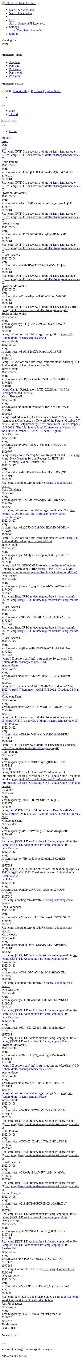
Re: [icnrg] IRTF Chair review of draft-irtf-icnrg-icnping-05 (39, 308)
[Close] (3, 1343)
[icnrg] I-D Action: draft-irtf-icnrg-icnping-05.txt (37, 1094)
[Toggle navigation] (37, 4)
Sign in (13, 33)
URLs (23, 1355)
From (5, 141)
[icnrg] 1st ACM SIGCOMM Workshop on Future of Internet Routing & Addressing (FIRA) (39, 570)
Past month (16, 72)
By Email (37, 91)
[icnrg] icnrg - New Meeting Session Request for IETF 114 (41, 456)
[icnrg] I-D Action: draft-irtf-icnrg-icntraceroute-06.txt (40, 363)
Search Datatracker (20, 13)
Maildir (14, 1355)
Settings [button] (14, 27)
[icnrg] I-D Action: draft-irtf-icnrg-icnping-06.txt (37, 336)
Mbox (5, 1355)
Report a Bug (21, 91)
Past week (15, 69)
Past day (14, 65)
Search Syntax (18, 23)
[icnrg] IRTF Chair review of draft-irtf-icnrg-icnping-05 (39, 746)
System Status (53, 91)
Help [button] (12, 20)
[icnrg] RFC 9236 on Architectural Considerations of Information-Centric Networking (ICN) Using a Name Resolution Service (41, 783)
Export (13, 131)
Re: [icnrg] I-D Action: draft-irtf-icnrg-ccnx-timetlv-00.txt (38, 512)
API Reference (36, 23)
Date (12, 110)
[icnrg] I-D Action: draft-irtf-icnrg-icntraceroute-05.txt (40, 1067)
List (4, 148)
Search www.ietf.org (21, 9)
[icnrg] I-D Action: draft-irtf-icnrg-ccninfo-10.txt (37, 660)
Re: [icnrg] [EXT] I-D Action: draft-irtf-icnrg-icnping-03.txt (39, 843)
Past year (14, 76)
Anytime (14, 62)
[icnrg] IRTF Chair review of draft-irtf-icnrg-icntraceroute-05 (41, 720)
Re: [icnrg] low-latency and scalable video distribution (41, 1298)
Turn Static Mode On (29, 30)
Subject (6, 137)
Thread (13, 114)
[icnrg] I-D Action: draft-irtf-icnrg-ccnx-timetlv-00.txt (40, 539)
